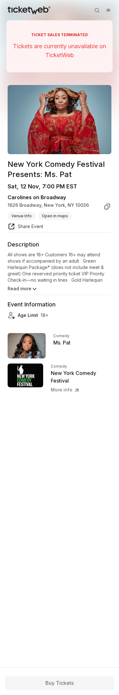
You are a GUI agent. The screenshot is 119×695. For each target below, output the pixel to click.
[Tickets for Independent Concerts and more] (29, 10)
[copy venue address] (107, 206)
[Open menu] (108, 10)
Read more (19, 288)
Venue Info (21, 215)
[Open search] (97, 10)
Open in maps (55, 215)
